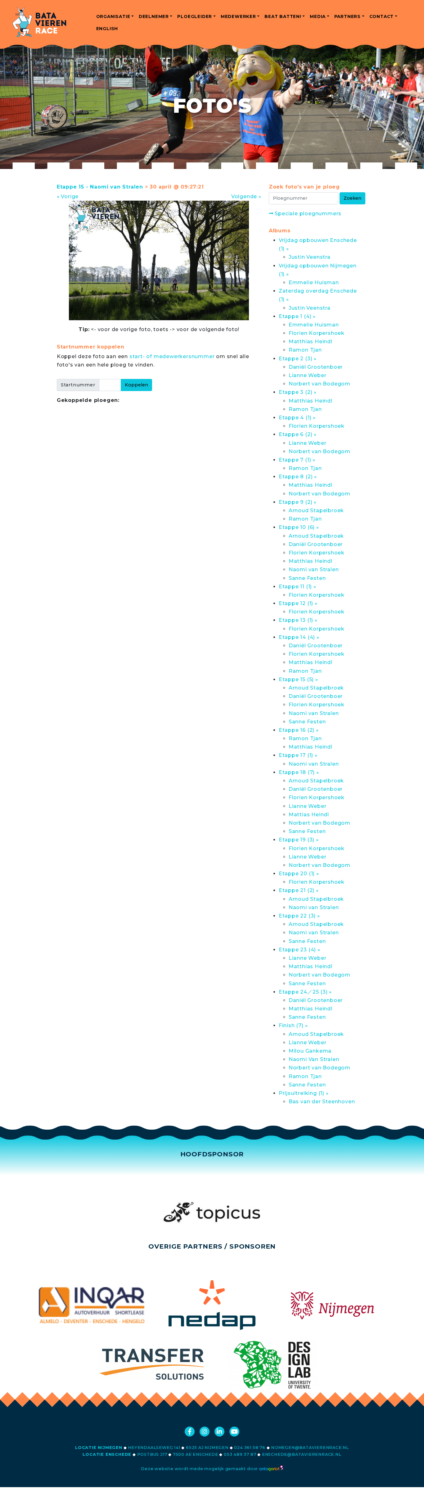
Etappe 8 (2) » (298, 477)
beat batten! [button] (282, 16)
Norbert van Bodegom (319, 384)
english (107, 28)
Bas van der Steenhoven (322, 1101)
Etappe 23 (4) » (299, 950)
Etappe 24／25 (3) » (305, 992)
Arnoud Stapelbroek (316, 510)
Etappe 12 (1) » (298, 603)
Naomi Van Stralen (314, 1059)
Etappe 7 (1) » (297, 460)
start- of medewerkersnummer (172, 356)
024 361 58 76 (249, 1447)
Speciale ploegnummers (307, 213)
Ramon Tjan (305, 350)
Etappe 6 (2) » (298, 434)
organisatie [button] (113, 16)
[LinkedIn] (219, 1432)
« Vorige (68, 196)
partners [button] (347, 16)
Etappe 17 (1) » (298, 755)
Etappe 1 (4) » (297, 316)
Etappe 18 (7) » (299, 772)
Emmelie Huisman (314, 282)
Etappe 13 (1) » (298, 620)
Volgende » (246, 196)
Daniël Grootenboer (316, 367)
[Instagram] (205, 1432)
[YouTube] (234, 1432)
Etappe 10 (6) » (299, 527)
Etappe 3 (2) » (298, 392)
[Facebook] (190, 1432)
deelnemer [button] (154, 16)
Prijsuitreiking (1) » (304, 1093)
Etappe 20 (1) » (299, 874)
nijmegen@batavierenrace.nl (310, 1447)
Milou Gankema (310, 1051)
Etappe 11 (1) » (297, 587)
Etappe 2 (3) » (298, 359)
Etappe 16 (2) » (299, 730)
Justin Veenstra (310, 257)
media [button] (318, 16)
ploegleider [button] (194, 16)
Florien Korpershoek (317, 333)
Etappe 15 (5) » (298, 679)
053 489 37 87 (240, 1454)
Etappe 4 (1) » (297, 418)
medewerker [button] (238, 16)
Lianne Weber (308, 375)
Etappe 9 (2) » (298, 502)
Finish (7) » (293, 1025)
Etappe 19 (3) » (299, 840)
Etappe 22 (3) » (299, 916)
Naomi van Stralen (314, 569)
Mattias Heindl (309, 814)
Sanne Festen (307, 578)
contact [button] (381, 16)
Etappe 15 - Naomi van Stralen (100, 187)
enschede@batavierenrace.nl (301, 1454)
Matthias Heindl (310, 341)
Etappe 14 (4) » (299, 637)
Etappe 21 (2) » (299, 890)
